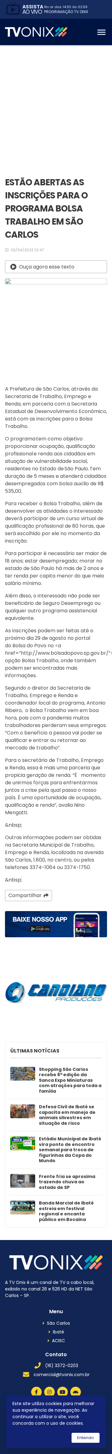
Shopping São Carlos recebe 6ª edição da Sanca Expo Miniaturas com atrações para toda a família (70, 1080)
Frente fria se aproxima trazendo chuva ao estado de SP (67, 1182)
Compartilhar (25, 895)
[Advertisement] (56, 104)
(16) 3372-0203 (61, 1365)
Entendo (85, 1438)
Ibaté (58, 1332)
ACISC (58, 1341)
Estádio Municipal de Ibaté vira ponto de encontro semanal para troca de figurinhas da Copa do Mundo (70, 1150)
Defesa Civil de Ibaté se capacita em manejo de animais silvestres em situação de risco (67, 1115)
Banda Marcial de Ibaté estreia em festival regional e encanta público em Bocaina (66, 1211)
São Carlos (58, 1323)
